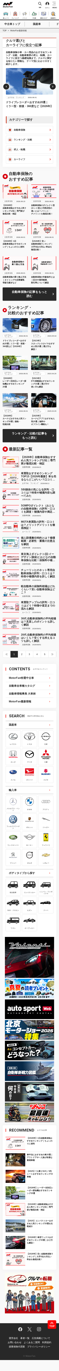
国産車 (37, 24)
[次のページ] (52, 654)
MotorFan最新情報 (20, 701)
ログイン (47, 7)
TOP (5, 31)
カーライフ (19, 159)
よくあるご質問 (32, 1342)
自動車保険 (19, 129)
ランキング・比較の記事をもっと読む (29, 435)
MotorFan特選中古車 (21, 677)
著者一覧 (25, 1338)
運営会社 (13, 1338)
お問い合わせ (14, 1342)
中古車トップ (12, 24)
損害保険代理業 (17, 1346)
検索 (40, 7)
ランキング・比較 (23, 139)
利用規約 (46, 1342)
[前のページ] (6, 654)
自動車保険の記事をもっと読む (29, 294)
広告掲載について (41, 1338)
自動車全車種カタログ (22, 685)
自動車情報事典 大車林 (22, 693)
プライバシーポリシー (38, 1346)
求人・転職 (19, 149)
